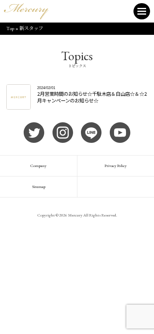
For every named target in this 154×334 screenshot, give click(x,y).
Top (10, 28)
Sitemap (38, 186)
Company (38, 165)
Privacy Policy (116, 165)
